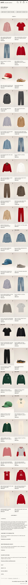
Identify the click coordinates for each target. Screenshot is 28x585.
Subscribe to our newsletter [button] (6, 539)
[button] (19, 581)
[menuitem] (6, 2)
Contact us (3, 550)
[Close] (26, 0)
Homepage (3, 518)
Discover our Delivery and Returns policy (8, 560)
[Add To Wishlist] (12, 19)
